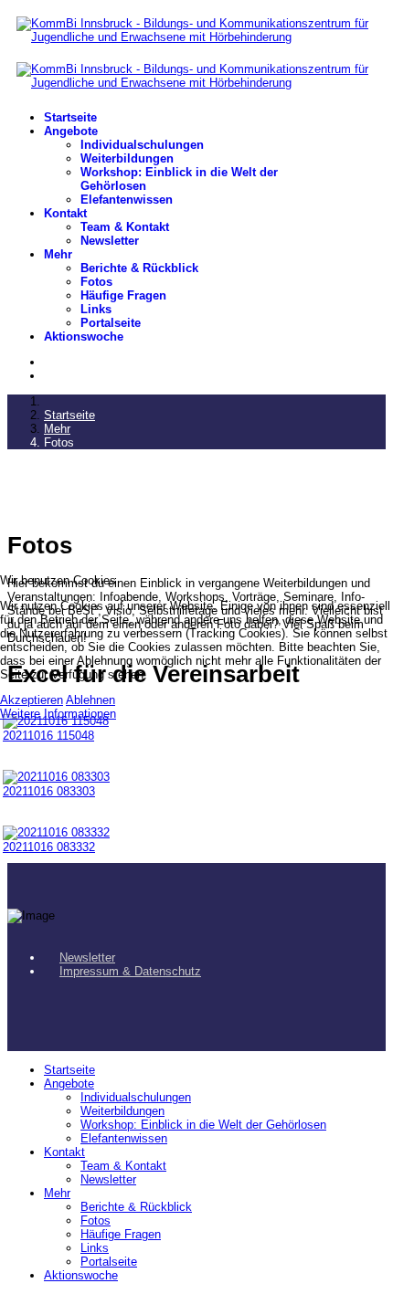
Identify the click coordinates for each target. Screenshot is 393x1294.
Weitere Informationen (58, 714)
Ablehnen (90, 700)
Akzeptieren (31, 700)
